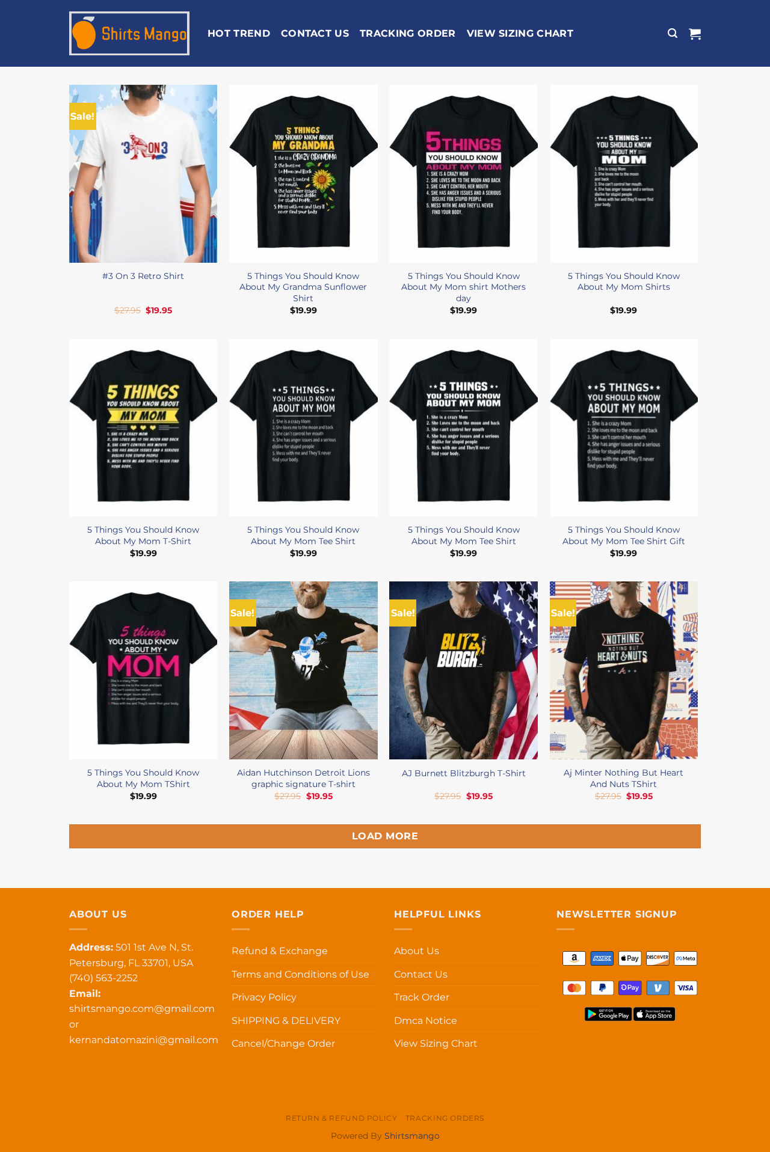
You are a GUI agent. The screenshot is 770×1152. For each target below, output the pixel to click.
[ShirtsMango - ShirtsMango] (129, 33)
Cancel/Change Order (283, 1043)
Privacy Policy (264, 997)
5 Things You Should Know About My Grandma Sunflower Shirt (303, 287)
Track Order (421, 997)
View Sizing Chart (520, 33)
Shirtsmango (412, 1135)
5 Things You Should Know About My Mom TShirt (143, 778)
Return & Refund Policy (341, 1118)
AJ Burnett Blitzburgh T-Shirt (464, 773)
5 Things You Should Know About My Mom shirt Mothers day (463, 287)
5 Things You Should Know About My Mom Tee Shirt (303, 535)
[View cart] (695, 33)
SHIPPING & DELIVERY (286, 1020)
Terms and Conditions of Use (300, 974)
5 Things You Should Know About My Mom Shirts (624, 282)
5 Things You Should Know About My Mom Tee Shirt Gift (623, 535)
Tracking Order (407, 33)
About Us (416, 951)
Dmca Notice (425, 1020)
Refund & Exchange (280, 951)
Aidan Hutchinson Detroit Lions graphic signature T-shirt (303, 778)
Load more (385, 836)
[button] (672, 33)
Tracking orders (444, 1118)
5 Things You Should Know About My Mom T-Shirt (143, 535)
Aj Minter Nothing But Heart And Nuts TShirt (623, 778)
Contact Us (315, 33)
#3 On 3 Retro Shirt (143, 276)
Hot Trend (239, 33)
